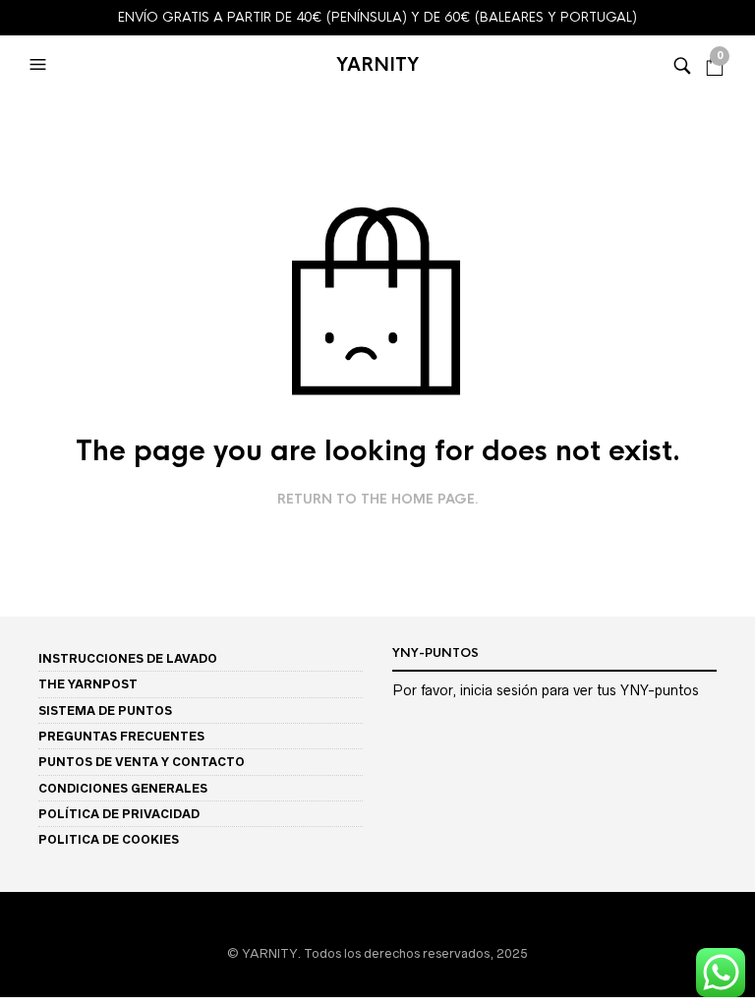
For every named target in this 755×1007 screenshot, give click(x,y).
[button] (40, 64)
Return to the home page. (378, 499)
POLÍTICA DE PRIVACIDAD (119, 813)
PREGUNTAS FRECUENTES (121, 736)
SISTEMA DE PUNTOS (105, 710)
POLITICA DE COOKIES (108, 839)
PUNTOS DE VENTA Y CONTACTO (141, 761)
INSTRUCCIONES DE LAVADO (127, 658)
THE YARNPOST (88, 684)
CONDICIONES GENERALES (122, 788)
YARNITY (377, 65)
